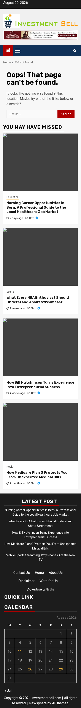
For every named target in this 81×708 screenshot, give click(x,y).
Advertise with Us (40, 589)
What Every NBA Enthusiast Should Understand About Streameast (37, 299)
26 (30, 669)
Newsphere (38, 703)
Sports (10, 291)
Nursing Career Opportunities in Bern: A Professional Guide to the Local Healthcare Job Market (36, 207)
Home (39, 573)
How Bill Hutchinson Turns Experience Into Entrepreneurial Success (40, 384)
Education (12, 197)
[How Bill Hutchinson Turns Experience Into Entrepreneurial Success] (40, 347)
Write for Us (49, 581)
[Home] (8, 51)
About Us (56, 573)
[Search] (74, 50)
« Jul (7, 690)
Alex (31, 218)
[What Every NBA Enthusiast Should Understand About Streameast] (40, 257)
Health (10, 466)
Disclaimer (26, 581)
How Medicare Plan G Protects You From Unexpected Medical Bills (37, 474)
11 (20, 651)
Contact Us (21, 573)
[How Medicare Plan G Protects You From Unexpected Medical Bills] (40, 432)
